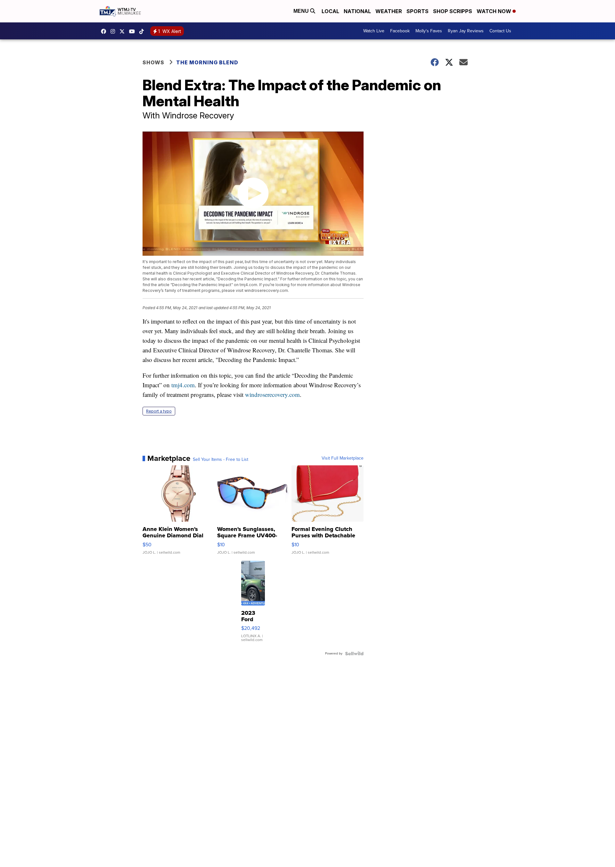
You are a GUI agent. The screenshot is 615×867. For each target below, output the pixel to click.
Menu (301, 11)
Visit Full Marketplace (343, 458)
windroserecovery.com (272, 394)
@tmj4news (143, 31)
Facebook (400, 31)
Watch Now (494, 11)
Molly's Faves (428, 31)
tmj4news (114, 31)
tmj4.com (183, 385)
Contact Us (500, 31)
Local (330, 11)
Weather (388, 11)
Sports (417, 11)
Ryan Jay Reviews (466, 31)
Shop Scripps (452, 11)
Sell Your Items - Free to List (220, 459)
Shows (153, 62)
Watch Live (373, 31)
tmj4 (105, 31)
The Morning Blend (207, 62)
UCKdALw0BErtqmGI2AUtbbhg (133, 31)
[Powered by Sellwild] (354, 653)
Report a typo (159, 411)
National (357, 11)
